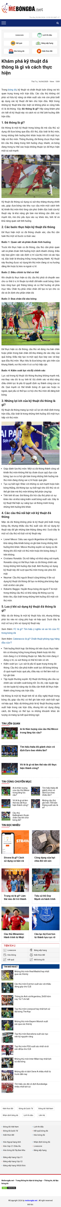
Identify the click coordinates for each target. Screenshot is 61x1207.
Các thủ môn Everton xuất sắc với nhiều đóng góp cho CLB (33, 985)
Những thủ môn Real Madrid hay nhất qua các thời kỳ (32, 972)
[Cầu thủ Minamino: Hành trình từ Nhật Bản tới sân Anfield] (15, 918)
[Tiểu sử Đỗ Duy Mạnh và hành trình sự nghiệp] (46, 880)
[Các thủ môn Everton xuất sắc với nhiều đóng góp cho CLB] (7, 988)
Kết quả (11, 960)
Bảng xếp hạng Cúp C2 (13, 1161)
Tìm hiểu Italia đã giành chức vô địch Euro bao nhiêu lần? (37, 748)
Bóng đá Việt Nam (45, 1109)
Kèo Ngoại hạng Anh (12, 1142)
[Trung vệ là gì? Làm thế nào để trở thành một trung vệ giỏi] (15, 880)
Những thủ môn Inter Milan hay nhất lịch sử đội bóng (33, 1060)
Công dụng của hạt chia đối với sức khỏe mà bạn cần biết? (44, 859)
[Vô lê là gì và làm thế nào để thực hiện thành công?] (9, 769)
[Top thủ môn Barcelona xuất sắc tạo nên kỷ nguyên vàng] (7, 1038)
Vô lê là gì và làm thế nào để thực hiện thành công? (38, 766)
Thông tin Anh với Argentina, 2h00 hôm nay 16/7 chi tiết (33, 997)
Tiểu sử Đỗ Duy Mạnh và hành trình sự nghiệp (44, 897)
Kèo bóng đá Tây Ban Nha (14, 1150)
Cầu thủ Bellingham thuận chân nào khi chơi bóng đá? (21, 816)
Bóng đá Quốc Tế (26, 1109)
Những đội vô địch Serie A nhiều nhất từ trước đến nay (33, 1072)
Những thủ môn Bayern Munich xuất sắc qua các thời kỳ (31, 1022)
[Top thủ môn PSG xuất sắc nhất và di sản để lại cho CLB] (7, 1050)
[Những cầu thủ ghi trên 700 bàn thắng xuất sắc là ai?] (35, 803)
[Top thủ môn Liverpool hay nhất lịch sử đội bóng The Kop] (7, 1013)
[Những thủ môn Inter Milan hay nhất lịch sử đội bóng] (7, 1063)
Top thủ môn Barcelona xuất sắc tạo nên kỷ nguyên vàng (31, 1035)
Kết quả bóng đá (41, 1131)
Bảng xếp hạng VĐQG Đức (14, 1165)
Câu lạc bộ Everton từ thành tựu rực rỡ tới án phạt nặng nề (44, 936)
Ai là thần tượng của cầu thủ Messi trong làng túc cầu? (39, 731)
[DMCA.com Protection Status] (8, 1188)
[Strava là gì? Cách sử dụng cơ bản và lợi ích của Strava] (15, 842)
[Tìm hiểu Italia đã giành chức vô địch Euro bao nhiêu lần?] (9, 751)
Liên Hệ (42, 1115)
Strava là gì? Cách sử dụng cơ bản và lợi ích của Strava (14, 859)
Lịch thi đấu (28, 1115)
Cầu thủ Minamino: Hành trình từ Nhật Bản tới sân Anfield (14, 936)
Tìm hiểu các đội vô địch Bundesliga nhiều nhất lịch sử (31, 1085)
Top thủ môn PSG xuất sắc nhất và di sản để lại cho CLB (32, 1047)
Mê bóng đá (39, 960)
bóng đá (12, 89)
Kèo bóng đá (39, 1135)
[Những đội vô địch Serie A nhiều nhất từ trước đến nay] (7, 1075)
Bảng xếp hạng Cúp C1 (13, 1157)
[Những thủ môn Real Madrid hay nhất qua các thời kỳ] (7, 975)
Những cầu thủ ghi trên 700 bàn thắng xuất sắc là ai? (50, 804)
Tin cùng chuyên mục (16, 781)
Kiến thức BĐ (39, 955)
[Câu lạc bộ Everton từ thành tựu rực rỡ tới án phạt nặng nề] (46, 918)
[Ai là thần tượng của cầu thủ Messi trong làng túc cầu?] (9, 733)
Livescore (12, 950)
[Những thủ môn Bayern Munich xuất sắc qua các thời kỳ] (7, 1025)
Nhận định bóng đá (10, 1115)
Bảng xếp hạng (40, 950)
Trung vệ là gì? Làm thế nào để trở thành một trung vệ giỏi (15, 897)
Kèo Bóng (12, 955)
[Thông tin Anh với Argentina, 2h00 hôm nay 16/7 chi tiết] (7, 1000)
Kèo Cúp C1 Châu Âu (12, 1146)
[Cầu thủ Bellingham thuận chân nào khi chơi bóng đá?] (5, 816)
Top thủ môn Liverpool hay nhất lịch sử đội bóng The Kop (32, 1010)
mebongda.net (31, 1201)
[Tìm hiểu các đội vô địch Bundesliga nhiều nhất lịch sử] (7, 1088)
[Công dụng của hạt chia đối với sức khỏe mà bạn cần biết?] (46, 842)
